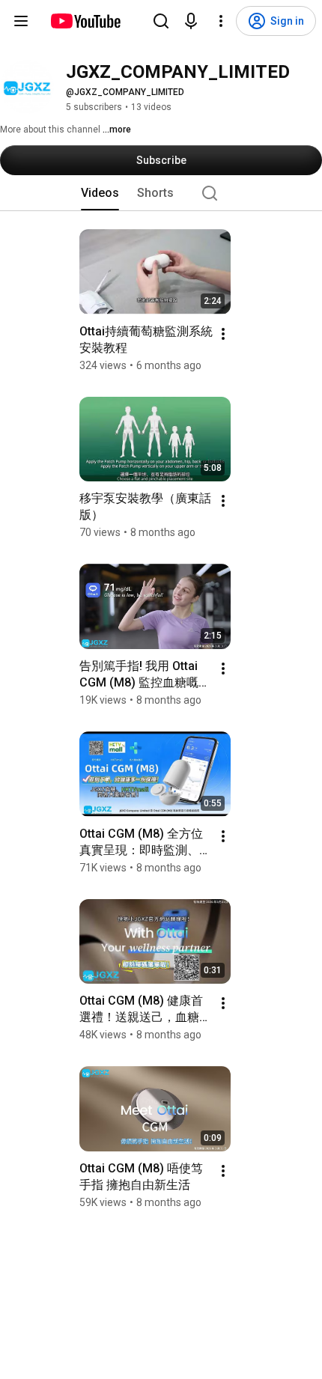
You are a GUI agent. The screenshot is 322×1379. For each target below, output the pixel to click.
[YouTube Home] (85, 21)
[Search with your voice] (191, 21)
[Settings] (221, 21)
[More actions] (223, 334)
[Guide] (21, 21)
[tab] (100, 193)
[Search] (161, 21)
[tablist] (161, 193)
